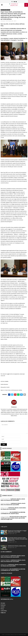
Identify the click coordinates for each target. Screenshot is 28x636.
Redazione (4, 21)
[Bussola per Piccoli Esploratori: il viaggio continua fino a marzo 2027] (4, 532)
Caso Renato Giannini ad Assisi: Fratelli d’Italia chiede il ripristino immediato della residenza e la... (17, 539)
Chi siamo (3, 603)
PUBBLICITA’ (3, 612)
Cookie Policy (4, 610)
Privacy (2, 608)
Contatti (2, 607)
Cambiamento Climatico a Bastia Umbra (17, 545)
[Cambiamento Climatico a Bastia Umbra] (4, 547)
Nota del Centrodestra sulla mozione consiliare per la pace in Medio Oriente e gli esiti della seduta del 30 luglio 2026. (13, 518)
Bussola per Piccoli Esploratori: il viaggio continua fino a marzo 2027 (17, 531)
